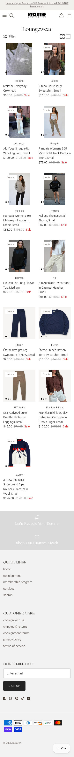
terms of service (14, 646)
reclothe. (17, 743)
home (7, 569)
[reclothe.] (37, 15)
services (9, 588)
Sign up (14, 685)
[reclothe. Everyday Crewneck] (19, 59)
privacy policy (12, 639)
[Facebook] (4, 698)
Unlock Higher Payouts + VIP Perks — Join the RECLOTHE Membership (37, 5)
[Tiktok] (22, 698)
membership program (17, 582)
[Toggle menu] (4, 15)
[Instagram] (10, 698)
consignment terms (16, 633)
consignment (12, 576)
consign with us (13, 620)
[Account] (60, 15)
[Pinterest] (16, 698)
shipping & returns (15, 626)
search (8, 595)
